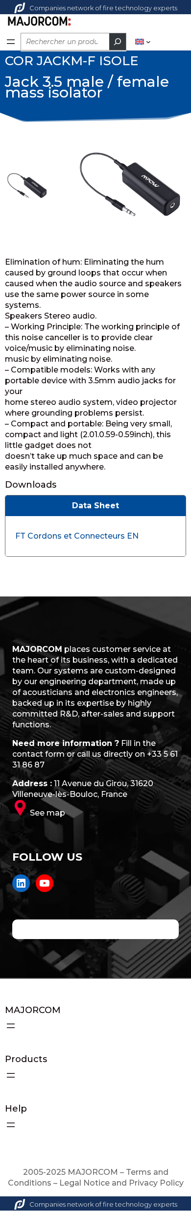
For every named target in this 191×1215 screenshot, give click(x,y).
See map (47, 813)
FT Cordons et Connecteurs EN (77, 536)
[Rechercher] (117, 41)
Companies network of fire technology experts (103, 8)
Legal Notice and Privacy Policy (121, 1183)
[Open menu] (11, 42)
